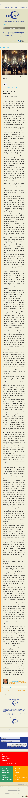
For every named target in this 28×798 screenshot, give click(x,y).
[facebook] (10, 694)
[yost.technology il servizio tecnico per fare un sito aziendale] (24, 797)
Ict (3, 754)
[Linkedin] (12, 694)
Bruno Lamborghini (13, 681)
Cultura (5, 768)
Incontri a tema (7, 779)
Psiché (4, 775)
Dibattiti (17, 775)
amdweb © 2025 (24, 784)
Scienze (4, 760)
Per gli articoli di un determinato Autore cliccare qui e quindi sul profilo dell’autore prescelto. (14, 714)
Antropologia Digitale (9, 763)
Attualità (18, 779)
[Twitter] (14, 694)
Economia (18, 768)
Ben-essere (6, 772)
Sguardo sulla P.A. (21, 777)
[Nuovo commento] (6, 687)
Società (17, 772)
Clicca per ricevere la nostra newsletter (17, 744)
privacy (23, 746)
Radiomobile (6, 756)
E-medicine (5, 770)
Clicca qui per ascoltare (10, 87)
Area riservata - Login (6, 4)
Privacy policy (17, 790)
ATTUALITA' (3, 47)
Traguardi (5, 777)
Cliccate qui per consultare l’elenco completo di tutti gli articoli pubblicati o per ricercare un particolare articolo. (14, 710)
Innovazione (6, 758)
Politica (8, 47)
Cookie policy (11, 790)
